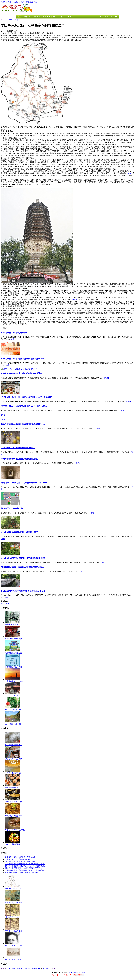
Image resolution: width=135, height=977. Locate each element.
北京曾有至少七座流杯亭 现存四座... (18, 859)
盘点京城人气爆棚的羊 (13, 816)
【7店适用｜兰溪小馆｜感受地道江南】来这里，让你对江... (27, 397)
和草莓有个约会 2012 (13, 710)
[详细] (13, 339)
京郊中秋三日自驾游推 (13, 639)
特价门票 (114, 17)
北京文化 (7, 20)
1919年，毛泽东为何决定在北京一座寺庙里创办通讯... (25, 866)
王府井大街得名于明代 (13, 931)
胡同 (54, 17)
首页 (19, 17)
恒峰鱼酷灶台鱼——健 (13, 802)
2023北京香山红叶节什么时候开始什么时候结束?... (23, 358)
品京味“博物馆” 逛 (12, 624)
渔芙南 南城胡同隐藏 (13, 844)
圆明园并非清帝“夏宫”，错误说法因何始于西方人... (24, 868)
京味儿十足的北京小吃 (13, 745)
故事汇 (70, 17)
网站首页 (4, 968)
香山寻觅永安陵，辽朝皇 (14, 888)
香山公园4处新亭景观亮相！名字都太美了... (20, 532)
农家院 (27, 2)
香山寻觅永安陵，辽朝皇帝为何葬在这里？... (21, 857)
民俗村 (62, 17)
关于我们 (12, 968)
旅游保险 (33, 2)
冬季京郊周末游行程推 (13, 667)
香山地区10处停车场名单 (12, 508)
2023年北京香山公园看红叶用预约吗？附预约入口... (24, 406)
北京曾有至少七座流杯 (13, 903)
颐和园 (75, 300)
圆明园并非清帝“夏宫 (13, 959)
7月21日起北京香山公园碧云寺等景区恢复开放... (22, 567)
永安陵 (6, 603)
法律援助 (28, 968)
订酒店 (16, 2)
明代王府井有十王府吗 (13, 917)
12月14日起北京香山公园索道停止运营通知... (21, 459)
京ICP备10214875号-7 (77, 972)
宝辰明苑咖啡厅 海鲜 (13, 773)
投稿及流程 (36, 968)
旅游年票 (4, 2)
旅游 (106, 17)
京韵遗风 (36, 17)
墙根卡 (10, 2)
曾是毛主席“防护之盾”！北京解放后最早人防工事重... (25, 482)
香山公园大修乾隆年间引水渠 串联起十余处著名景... (24, 591)
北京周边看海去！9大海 (14, 681)
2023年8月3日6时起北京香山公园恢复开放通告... (22, 373)
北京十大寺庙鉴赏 (12, 695)
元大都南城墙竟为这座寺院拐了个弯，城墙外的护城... (25, 870)
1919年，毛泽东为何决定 (14, 945)
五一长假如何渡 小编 (13, 724)
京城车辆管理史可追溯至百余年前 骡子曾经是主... (23, 872)
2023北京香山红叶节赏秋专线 (14, 332)
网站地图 (45, 968)
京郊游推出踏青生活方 (13, 653)
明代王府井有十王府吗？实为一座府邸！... (21, 861)
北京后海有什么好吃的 (13, 759)
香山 (3, 415)
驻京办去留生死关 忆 (13, 787)
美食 (99, 17)
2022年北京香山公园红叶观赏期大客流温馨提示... (23, 424)
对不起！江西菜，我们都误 (15, 830)
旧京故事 (46, 17)
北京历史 (14, 20)
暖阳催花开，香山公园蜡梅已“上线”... (18, 448)
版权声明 (20, 968)
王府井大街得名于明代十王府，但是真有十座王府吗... (25, 864)
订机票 (21, 2)
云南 (129, 173)
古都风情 (27, 17)
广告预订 (53, 968)
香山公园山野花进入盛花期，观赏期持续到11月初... (23, 558)
